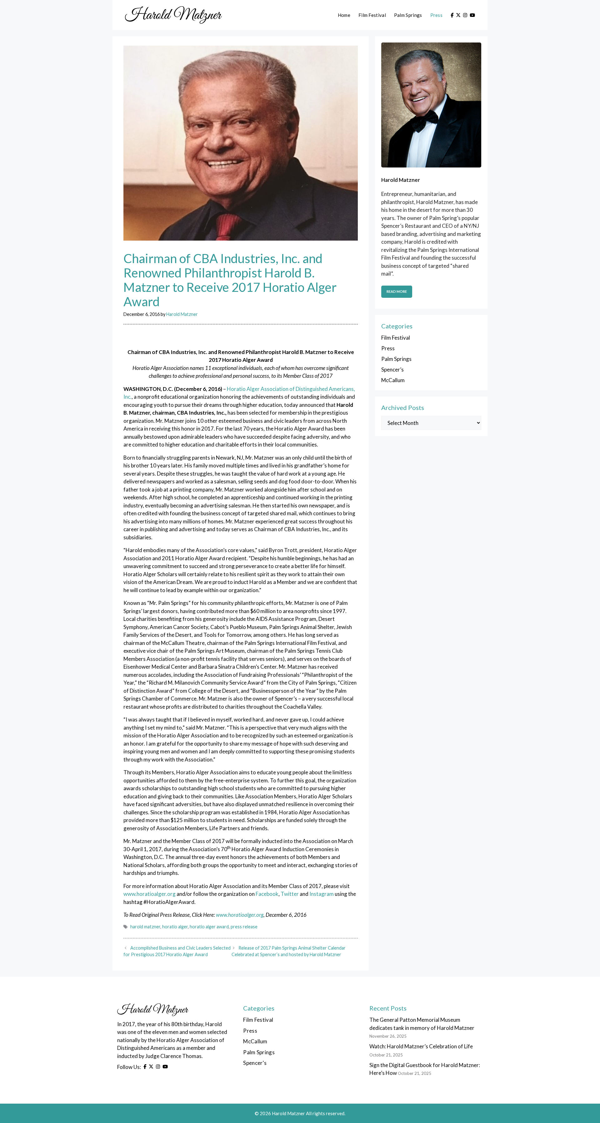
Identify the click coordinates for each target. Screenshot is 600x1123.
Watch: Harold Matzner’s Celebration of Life (421, 1046)
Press (436, 15)
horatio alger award (209, 926)
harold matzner (145, 926)
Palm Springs (408, 15)
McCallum (393, 380)
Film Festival (372, 15)
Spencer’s (392, 369)
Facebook (267, 894)
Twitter (290, 894)
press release (244, 926)
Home (344, 15)
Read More (397, 291)
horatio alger (175, 926)
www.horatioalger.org (149, 894)
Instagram (321, 894)
